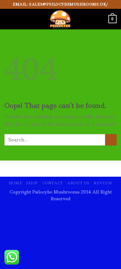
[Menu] (7, 19)
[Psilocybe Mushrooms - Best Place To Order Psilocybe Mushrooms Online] (60, 19)
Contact (52, 183)
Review (103, 183)
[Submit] (111, 140)
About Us (78, 183)
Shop (32, 183)
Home (15, 183)
